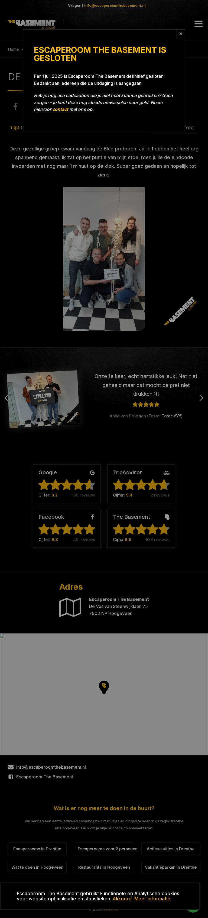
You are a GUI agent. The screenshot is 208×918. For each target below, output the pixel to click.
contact (60, 109)
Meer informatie (152, 898)
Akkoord (122, 898)
